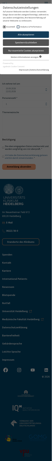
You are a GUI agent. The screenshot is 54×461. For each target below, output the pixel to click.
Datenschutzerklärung (39, 69)
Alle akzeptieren (26, 34)
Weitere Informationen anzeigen (25, 57)
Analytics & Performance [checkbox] (31, 26)
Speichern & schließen (26, 42)
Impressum (24, 69)
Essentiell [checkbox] (10, 26)
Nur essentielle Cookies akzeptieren (26, 50)
